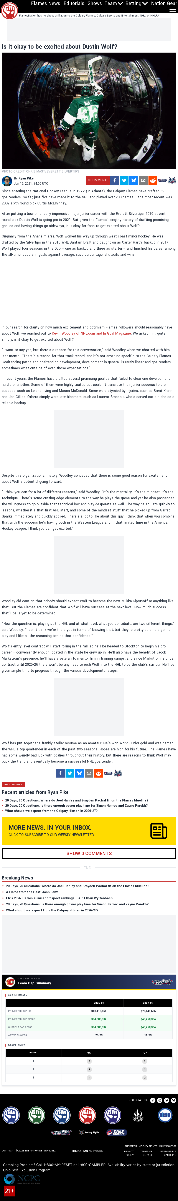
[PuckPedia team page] (172, 180)
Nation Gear (164, 3)
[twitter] (124, 180)
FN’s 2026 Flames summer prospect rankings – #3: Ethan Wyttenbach (59, 898)
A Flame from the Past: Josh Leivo (32, 892)
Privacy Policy (129, 1153)
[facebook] (114, 180)
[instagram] (159, 1100)
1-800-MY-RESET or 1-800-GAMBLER (74, 1165)
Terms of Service (146, 1153)
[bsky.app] (133, 180)
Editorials (74, 3)
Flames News (45, 3)
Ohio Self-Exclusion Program (26, 1170)
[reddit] (152, 180)
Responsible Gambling (168, 1153)
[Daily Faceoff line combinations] (162, 180)
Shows (95, 3)
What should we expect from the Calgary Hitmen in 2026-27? (52, 910)
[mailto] (143, 180)
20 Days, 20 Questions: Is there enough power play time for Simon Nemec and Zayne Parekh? (77, 904)
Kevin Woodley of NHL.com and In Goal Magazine (91, 333)
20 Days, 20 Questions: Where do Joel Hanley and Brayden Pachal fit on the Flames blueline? (77, 886)
